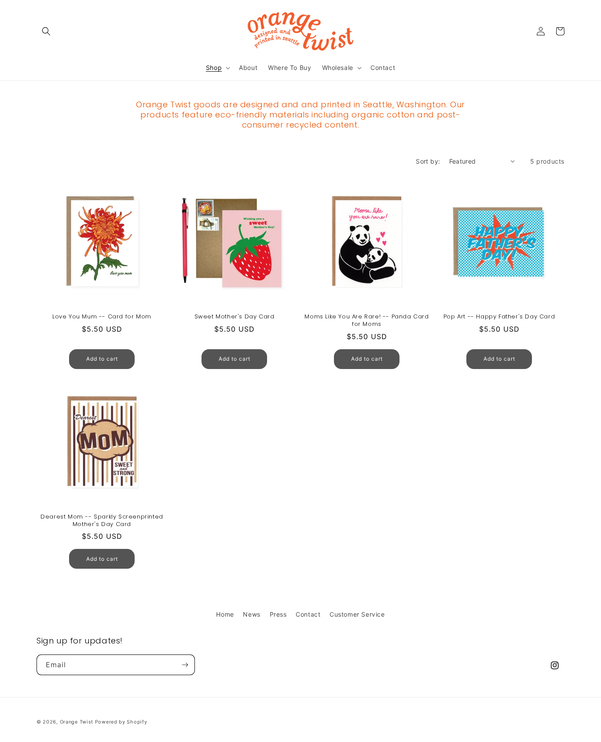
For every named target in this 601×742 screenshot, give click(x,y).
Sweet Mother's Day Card (234, 317)
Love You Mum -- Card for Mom (101, 317)
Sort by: (428, 161)
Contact (308, 614)
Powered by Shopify (121, 722)
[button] (46, 31)
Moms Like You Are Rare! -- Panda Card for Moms (366, 320)
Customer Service (357, 614)
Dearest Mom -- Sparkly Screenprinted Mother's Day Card (101, 520)
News (251, 614)
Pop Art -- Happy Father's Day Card (499, 317)
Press (278, 614)
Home (225, 614)
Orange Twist (76, 722)
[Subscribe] (184, 664)
